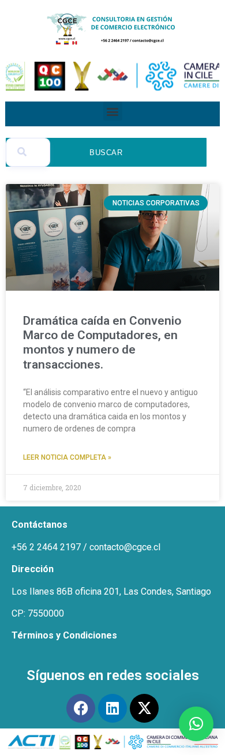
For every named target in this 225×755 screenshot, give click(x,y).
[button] (112, 111)
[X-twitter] (144, 708)
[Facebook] (80, 708)
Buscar (106, 152)
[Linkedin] (112, 708)
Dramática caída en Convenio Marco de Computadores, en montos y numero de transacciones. (102, 342)
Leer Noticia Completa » (67, 457)
